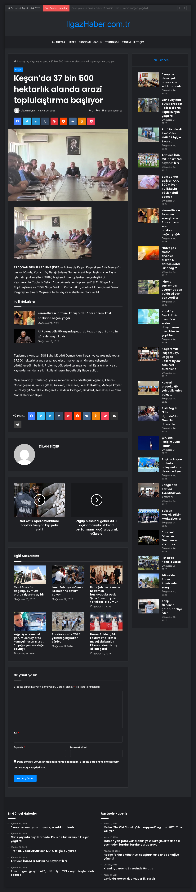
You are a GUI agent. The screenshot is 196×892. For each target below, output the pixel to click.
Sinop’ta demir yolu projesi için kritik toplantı (171, 80)
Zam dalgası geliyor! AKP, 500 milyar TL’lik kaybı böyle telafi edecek (170, 187)
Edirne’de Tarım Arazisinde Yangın (169, 581)
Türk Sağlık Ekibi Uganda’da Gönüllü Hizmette (170, 416)
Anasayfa (58, 42)
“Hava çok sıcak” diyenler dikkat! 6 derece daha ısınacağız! (171, 258)
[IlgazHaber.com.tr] (98, 24)
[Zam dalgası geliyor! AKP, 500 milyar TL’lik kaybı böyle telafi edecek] (148, 182)
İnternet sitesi (78, 747)
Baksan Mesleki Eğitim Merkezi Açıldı (171, 515)
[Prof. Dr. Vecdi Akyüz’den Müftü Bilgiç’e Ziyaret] (148, 135)
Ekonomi (85, 42)
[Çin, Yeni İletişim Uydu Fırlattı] (148, 443)
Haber (72, 42)
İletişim (138, 42)
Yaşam (126, 42)
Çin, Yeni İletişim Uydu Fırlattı (171, 442)
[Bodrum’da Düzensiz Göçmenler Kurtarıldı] (148, 537)
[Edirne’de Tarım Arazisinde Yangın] (148, 581)
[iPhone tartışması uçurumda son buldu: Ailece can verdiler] (148, 287)
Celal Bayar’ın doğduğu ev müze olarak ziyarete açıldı (29, 590)
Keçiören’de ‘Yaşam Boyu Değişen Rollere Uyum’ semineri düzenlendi (171, 359)
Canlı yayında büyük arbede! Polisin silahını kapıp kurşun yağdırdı (172, 108)
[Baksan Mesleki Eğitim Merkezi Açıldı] (148, 516)
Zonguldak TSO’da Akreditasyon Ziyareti (171, 491)
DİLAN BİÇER (28, 110)
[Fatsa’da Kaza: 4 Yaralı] (148, 563)
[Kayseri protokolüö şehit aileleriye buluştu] (148, 388)
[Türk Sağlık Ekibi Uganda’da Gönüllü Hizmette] (148, 413)
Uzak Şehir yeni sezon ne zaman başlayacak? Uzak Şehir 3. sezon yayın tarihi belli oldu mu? (105, 594)
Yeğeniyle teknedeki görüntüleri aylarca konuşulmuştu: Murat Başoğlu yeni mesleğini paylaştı (29, 641)
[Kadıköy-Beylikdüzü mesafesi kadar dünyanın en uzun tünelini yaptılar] (148, 316)
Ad (16, 732)
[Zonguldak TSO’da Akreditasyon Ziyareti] (148, 490)
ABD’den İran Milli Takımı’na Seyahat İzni (172, 159)
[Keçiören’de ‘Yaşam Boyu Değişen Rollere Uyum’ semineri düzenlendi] (148, 354)
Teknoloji (112, 42)
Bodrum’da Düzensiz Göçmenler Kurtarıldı (169, 538)
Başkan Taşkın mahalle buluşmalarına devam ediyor (172, 465)
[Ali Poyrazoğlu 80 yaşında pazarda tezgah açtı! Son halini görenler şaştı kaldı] (24, 336)
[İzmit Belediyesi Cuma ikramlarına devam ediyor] (68, 574)
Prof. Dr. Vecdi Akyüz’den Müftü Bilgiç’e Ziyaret (99, 8)
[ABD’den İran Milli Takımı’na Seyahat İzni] (148, 160)
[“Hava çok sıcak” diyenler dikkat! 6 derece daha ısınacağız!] (148, 253)
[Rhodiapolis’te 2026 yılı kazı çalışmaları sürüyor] (68, 621)
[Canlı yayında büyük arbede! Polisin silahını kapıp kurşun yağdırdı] (148, 105)
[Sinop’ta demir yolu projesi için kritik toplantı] (148, 79)
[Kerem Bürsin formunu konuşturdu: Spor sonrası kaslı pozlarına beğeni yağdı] (24, 318)
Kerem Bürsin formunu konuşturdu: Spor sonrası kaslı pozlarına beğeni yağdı (171, 222)
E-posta (19, 747)
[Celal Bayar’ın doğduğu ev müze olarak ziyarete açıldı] (30, 574)
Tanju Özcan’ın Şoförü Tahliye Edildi (172, 607)
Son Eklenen (160, 60)
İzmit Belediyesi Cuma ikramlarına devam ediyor (67, 590)
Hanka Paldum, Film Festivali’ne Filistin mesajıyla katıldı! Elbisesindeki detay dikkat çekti (104, 641)
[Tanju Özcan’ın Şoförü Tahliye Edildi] (148, 606)
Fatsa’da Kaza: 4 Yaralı (171, 560)
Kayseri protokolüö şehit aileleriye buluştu (172, 388)
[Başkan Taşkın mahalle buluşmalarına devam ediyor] (148, 464)
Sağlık (97, 42)
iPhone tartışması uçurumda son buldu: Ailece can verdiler (172, 290)
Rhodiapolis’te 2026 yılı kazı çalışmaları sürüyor (66, 637)
